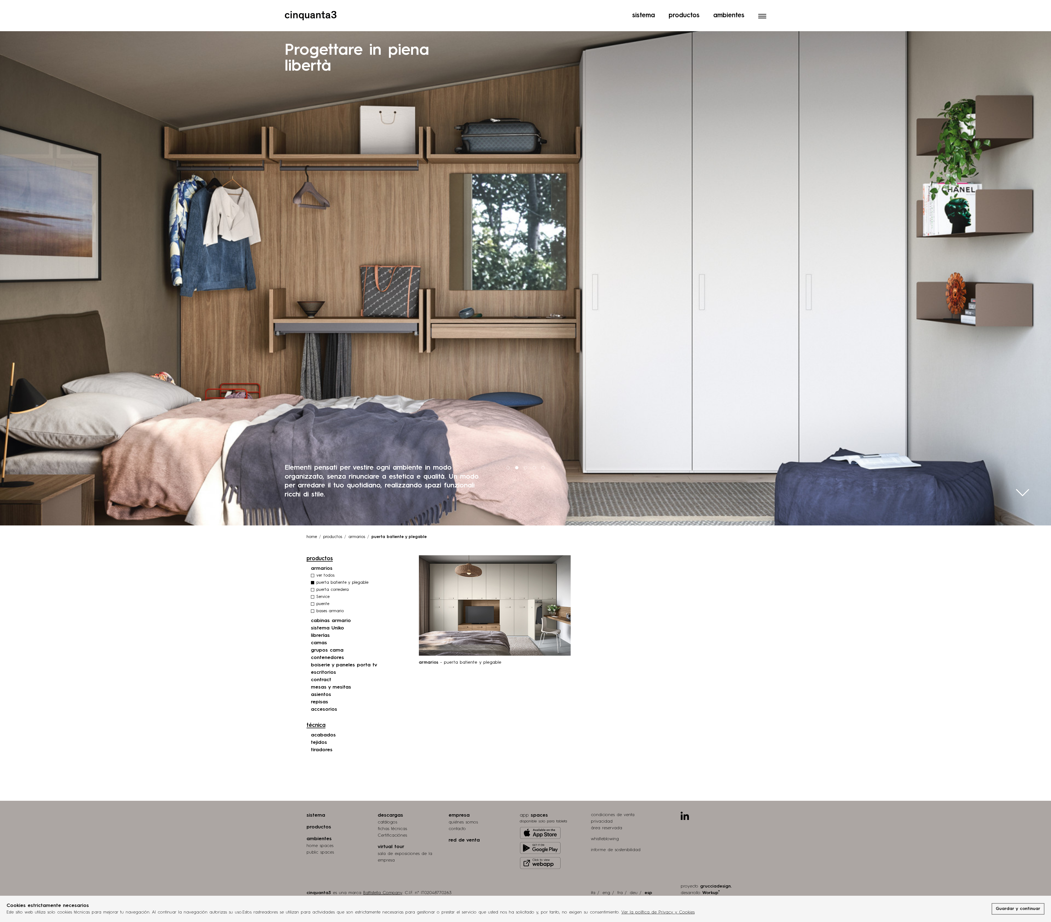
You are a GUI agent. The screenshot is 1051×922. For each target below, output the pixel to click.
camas (319, 642)
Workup (711, 892)
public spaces (320, 852)
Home (312, 537)
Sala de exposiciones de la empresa (405, 857)
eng (606, 893)
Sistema (643, 15)
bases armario (330, 611)
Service (323, 597)
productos (332, 537)
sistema (316, 815)
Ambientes (728, 15)
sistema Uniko (327, 628)
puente (322, 604)
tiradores (322, 749)
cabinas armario (331, 620)
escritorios (323, 672)
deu (633, 893)
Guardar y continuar (1018, 909)
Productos (684, 15)
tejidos (319, 742)
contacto (457, 829)
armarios (356, 537)
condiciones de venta (612, 815)
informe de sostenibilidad (615, 850)
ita (593, 893)
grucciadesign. (716, 886)
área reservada (606, 828)
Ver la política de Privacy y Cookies (658, 912)
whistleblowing (605, 839)
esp (648, 893)
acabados (323, 735)
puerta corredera (332, 590)
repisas (319, 702)
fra (620, 893)
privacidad (602, 821)
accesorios (324, 709)
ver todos (325, 576)
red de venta (464, 840)
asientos (321, 694)
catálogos (387, 822)
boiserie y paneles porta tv (344, 665)
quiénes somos (463, 822)
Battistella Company (382, 893)
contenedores (327, 657)
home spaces (320, 846)
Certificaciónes (392, 835)
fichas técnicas (392, 829)
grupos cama (327, 650)
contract (321, 679)
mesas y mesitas (331, 687)
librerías (320, 635)
